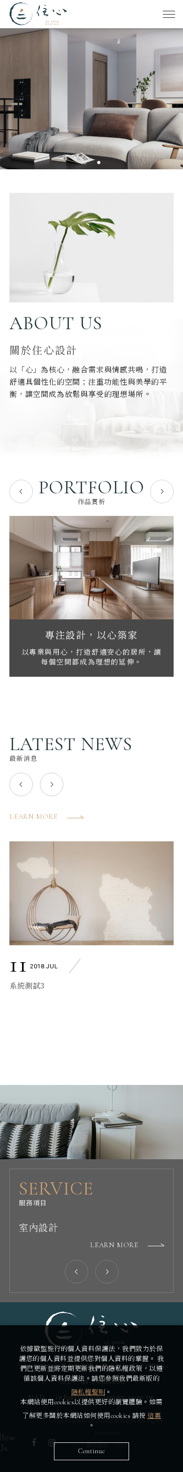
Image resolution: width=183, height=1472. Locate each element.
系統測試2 (27, 985)
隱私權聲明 (88, 1392)
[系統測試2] (91, 893)
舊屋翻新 (38, 1228)
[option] (91, 98)
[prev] (21, 784)
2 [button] (98, 162)
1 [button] (84, 162)
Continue (91, 1451)
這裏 (154, 1416)
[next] (162, 491)
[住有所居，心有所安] (91, 567)
